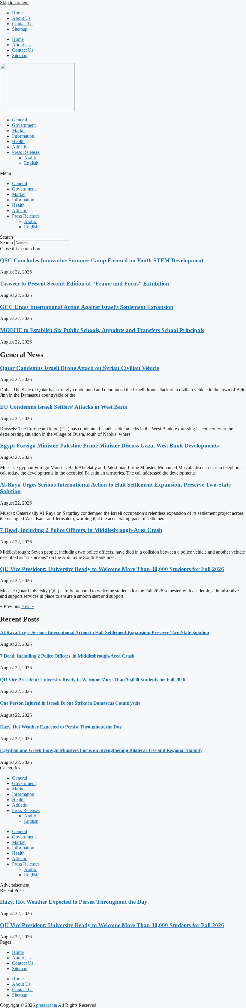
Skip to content (14, 2)
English (31, 163)
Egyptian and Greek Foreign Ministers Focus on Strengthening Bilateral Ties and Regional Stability (101, 750)
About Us (21, 18)
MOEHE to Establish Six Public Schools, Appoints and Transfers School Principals (102, 330)
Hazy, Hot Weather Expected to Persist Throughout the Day (61, 726)
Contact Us (22, 23)
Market (19, 130)
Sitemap (19, 29)
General (19, 119)
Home (18, 12)
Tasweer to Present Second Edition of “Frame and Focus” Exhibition (84, 283)
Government (24, 125)
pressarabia (47, 1005)
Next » (27, 606)
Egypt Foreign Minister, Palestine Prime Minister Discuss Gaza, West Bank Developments (109, 445)
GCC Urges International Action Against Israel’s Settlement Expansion (86, 307)
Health (18, 141)
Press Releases (26, 152)
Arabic (30, 157)
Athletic (19, 146)
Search (6, 242)
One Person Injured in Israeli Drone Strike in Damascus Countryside (70, 703)
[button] (123, 173)
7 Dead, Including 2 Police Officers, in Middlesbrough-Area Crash (81, 530)
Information (23, 136)
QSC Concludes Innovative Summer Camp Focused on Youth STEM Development (101, 260)
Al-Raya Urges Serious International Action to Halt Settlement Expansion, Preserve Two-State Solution (104, 632)
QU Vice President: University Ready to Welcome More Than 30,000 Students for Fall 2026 (112, 569)
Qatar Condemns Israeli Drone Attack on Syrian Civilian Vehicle (79, 368)
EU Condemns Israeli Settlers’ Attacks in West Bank (64, 407)
